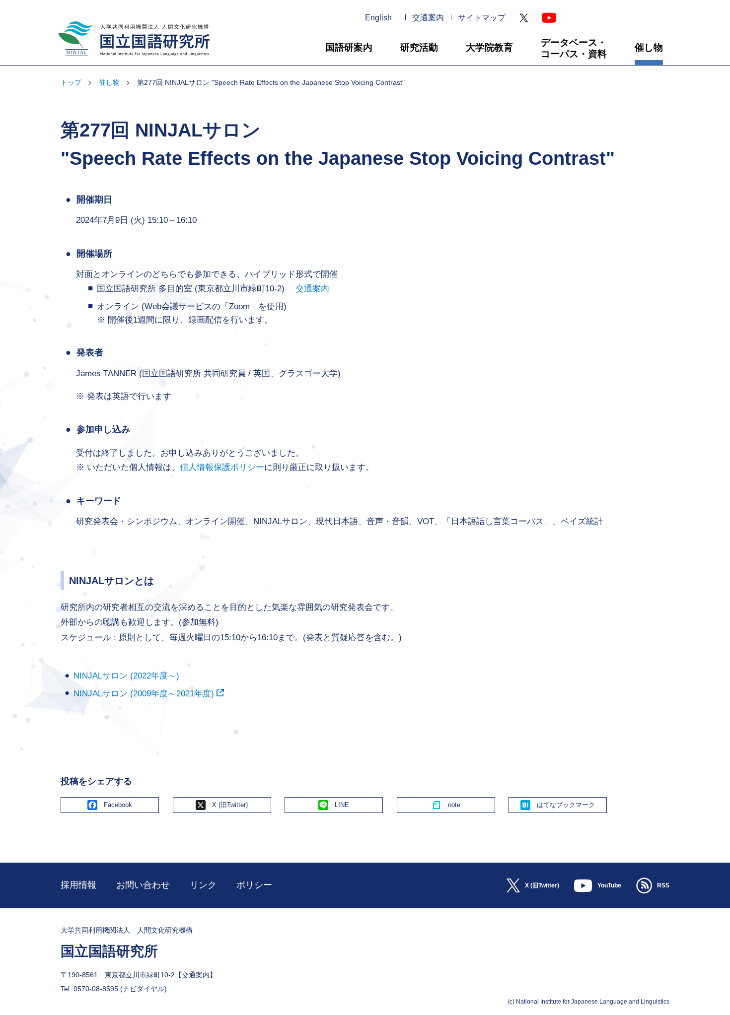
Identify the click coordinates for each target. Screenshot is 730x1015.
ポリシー (254, 885)
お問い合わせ (143, 885)
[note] (446, 805)
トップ (71, 82)
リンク (203, 885)
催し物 (649, 47)
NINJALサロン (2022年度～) (126, 675)
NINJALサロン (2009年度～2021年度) (143, 693)
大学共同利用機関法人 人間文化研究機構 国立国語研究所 (130, 60)
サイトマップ (482, 18)
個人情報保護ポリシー (222, 467)
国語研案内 (348, 47)
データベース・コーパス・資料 (574, 48)
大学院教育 (489, 47)
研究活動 (419, 47)
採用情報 (78, 885)
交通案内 (428, 18)
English (378, 18)
